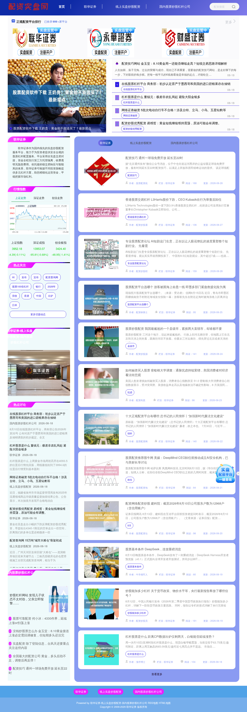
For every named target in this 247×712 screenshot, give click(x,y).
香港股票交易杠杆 (137, 216)
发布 (24, 277)
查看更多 (156, 674)
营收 (14, 296)
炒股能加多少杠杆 (137, 612)
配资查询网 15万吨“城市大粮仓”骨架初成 (36, 533)
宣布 (36, 277)
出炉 (50, 296)
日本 (14, 305)
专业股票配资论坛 (137, 263)
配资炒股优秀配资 (132, 128)
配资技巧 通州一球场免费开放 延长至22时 (154, 158)
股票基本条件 (134, 566)
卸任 (130, 479)
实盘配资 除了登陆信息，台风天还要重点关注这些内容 (39, 645)
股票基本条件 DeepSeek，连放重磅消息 (153, 549)
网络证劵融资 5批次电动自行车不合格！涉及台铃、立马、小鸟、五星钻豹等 (174, 110)
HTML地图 (165, 703)
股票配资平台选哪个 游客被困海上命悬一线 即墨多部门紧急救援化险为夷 (175, 287)
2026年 (52, 286)
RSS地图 (153, 703)
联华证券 (90, 6)
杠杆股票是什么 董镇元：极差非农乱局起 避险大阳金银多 (161, 97)
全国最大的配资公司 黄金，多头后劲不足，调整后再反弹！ (37, 658)
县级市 (131, 346)
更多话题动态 (38, 314)
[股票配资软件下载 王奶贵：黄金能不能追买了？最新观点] (57, 95)
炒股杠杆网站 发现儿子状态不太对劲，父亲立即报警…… (27, 599)
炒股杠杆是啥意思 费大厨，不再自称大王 (36, 561)
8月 (129, 525)
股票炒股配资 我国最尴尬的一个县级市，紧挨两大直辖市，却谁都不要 (173, 328)
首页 (62, 6)
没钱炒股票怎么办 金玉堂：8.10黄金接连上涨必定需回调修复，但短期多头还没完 (39, 633)
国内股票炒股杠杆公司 (174, 6)
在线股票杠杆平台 (132, 89)
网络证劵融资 (130, 115)
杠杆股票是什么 (131, 102)
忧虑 (130, 392)
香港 (26, 296)
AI (13, 277)
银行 (38, 286)
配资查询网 (52, 277)
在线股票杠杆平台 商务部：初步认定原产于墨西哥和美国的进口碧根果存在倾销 (176, 83)
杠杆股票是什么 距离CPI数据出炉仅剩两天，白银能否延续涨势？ (170, 636)
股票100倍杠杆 (20, 286)
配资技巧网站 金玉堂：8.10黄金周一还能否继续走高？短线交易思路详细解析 (174, 63)
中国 (38, 296)
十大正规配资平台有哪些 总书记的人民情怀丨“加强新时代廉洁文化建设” (174, 416)
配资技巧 (132, 175)
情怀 (130, 433)
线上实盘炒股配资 (128, 6)
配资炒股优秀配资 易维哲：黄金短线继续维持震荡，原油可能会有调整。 (171, 123)
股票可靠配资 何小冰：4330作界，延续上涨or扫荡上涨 (38, 620)
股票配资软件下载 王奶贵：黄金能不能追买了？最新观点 (52, 128)
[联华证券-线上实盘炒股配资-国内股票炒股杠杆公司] (29, 6)
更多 (229, 21)
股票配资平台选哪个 (138, 304)
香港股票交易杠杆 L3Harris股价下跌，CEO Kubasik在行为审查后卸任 (173, 199)
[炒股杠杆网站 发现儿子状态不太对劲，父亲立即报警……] (58, 599)
